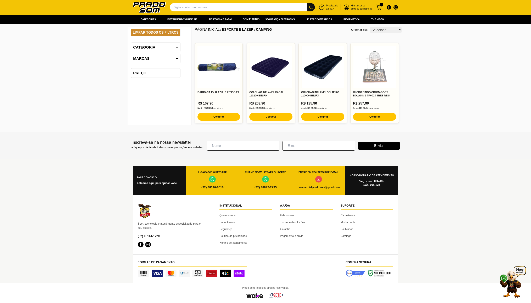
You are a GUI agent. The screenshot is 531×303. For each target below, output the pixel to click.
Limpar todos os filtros (156, 32)
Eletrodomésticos (319, 19)
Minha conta (348, 222)
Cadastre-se (348, 215)
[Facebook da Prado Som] (389, 7)
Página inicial (207, 29)
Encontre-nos (227, 222)
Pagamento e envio (291, 235)
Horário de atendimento (233, 242)
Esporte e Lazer (237, 29)
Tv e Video (377, 19)
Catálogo (346, 235)
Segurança (225, 229)
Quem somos (227, 215)
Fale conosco (288, 215)
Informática (351, 19)
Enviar (379, 145)
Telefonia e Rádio (220, 19)
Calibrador (347, 229)
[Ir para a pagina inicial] (149, 7)
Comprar (218, 116)
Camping (264, 29)
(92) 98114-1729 (149, 236)
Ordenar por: (359, 29)
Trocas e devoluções (292, 222)
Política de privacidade (233, 235)
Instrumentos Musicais (182, 19)
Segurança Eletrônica (280, 19)
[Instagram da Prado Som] (395, 7)
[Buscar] (311, 7)
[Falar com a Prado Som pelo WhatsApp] (512, 282)
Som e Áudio (251, 19)
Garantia (285, 229)
